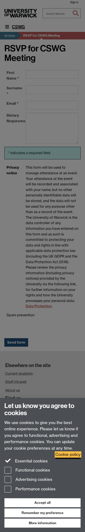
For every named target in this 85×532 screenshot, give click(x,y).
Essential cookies (31, 461)
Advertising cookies (33, 479)
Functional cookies (32, 470)
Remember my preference (42, 513)
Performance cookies (35, 489)
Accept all (42, 503)
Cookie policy (68, 454)
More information (42, 523)
